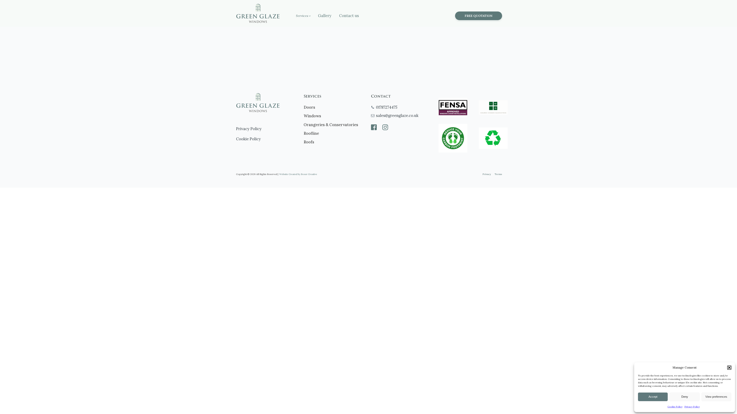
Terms (498, 174)
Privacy (487, 174)
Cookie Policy (675, 406)
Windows (312, 115)
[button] (729, 368)
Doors (309, 107)
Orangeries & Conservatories (331, 124)
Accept (653, 396)
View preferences (716, 396)
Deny (684, 396)
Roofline (311, 133)
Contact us (349, 15)
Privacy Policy (692, 406)
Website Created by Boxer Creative (298, 174)
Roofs (309, 142)
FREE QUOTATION (478, 16)
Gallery (324, 15)
